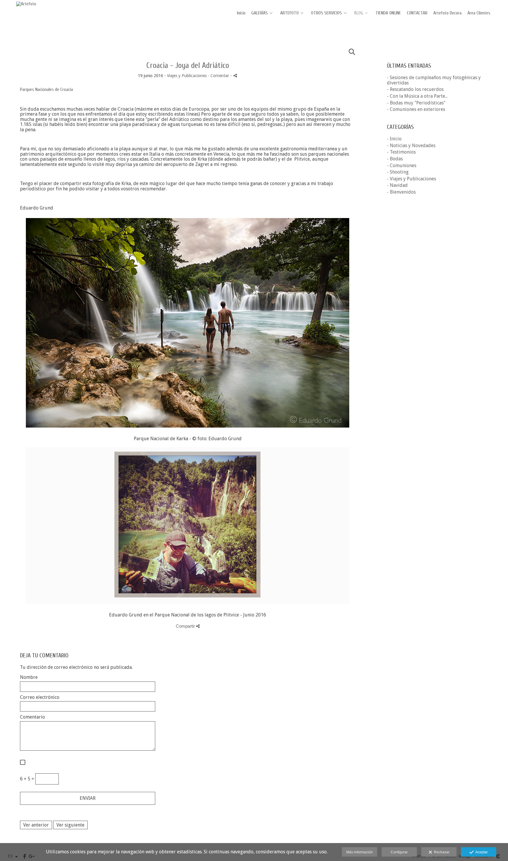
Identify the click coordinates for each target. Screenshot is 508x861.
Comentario (32, 717)
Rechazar (440, 852)
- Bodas (395, 159)
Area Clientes (478, 13)
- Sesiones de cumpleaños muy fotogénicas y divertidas (434, 80)
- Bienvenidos (401, 192)
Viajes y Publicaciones (187, 75)
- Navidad (397, 185)
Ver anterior (36, 825)
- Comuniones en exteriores (416, 109)
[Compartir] (235, 75)
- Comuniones (401, 165)
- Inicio (394, 139)
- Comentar (219, 75)
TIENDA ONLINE (388, 13)
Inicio (241, 13)
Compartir (186, 626)
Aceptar (481, 852)
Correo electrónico (39, 697)
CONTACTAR (417, 13)
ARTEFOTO (289, 13)
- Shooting (398, 172)
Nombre (29, 677)
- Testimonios (401, 152)
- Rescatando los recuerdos (415, 89)
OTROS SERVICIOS (326, 13)
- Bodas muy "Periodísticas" (416, 103)
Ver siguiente (70, 825)
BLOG (358, 13)
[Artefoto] (26, 3)
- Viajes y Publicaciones (411, 179)
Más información (359, 852)
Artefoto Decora (447, 13)
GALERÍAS (259, 13)
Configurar (399, 852)
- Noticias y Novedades (411, 145)
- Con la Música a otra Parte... (417, 96)
